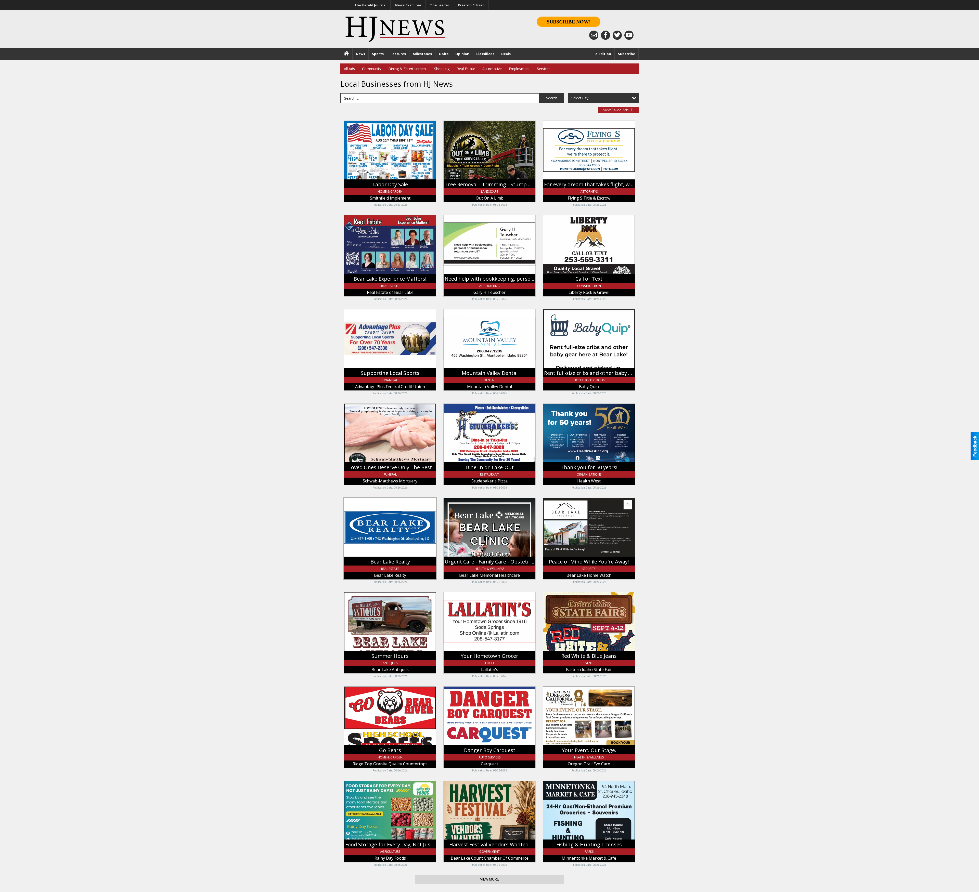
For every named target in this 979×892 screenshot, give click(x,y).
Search (551, 98)
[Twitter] (617, 35)
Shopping (441, 68)
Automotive (492, 68)
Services (543, 68)
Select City (579, 98)
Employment (519, 68)
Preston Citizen (471, 5)
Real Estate (466, 68)
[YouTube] (629, 35)
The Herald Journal (370, 5)
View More (489, 879)
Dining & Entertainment (407, 68)
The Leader (439, 5)
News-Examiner (408, 5)
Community (371, 68)
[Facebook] (605, 35)
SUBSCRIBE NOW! (569, 21)
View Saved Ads (618, 110)
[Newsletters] (593, 35)
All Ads (349, 68)
